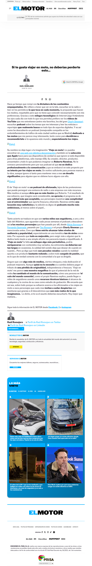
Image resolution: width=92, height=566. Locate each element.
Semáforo (49, 1)
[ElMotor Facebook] (42, 532)
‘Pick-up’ (18, 1)
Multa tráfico (26, 1)
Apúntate (16, 347)
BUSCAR (15, 367)
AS (35, 391)
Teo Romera (46, 227)
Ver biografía (13, 329)
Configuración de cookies (42, 527)
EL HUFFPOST (22, 391)
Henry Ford (76, 1)
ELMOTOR (12, 391)
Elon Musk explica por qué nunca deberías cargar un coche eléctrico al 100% (63, 485)
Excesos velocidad (39, 1)
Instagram (66, 307)
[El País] (49, 8)
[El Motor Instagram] (48, 532)
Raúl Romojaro (27, 86)
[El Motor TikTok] (50, 532)
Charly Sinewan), (76, 121)
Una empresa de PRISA (46, 558)
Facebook (53, 307)
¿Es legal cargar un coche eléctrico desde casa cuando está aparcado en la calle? (63, 437)
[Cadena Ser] (81, 8)
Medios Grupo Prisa (46, 563)
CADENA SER (41, 391)
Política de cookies (56, 527)
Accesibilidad (67, 527)
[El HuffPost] (72, 8)
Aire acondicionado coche (63, 1)
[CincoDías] (62, 8)
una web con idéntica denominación (38, 153)
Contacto (75, 527)
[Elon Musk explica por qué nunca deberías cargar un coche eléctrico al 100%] (65, 483)
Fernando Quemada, (17, 227)
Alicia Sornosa (74, 224)
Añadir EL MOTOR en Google (74, 82)
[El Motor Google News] (54, 532)
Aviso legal (16, 527)
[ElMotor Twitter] (45, 532)
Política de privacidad (27, 527)
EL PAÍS (30, 391)
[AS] (55, 8)
